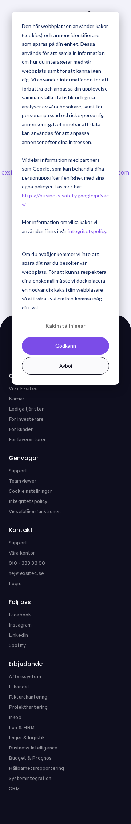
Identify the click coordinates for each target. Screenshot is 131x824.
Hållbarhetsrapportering (36, 768)
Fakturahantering (28, 697)
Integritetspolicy (28, 502)
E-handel (19, 687)
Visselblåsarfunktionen (35, 512)
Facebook (20, 615)
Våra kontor (22, 553)
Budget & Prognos (30, 758)
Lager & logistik (27, 738)
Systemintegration (30, 779)
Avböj (65, 366)
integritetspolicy (87, 231)
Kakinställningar (65, 326)
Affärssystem (25, 677)
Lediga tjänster (26, 409)
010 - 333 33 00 (27, 563)
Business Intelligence (33, 748)
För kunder (21, 430)
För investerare (26, 419)
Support (18, 471)
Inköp (15, 718)
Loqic (15, 584)
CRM (14, 789)
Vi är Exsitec (23, 389)
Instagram (20, 625)
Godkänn (65, 346)
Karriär (16, 399)
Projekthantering (28, 707)
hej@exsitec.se (26, 574)
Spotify (17, 646)
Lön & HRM (22, 728)
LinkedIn (18, 635)
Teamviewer (22, 481)
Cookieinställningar (30, 491)
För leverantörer (27, 440)
